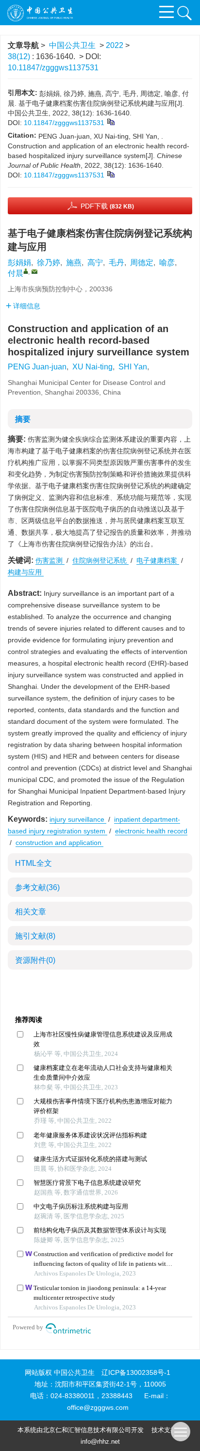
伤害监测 (50, 560)
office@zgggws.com (98, 1407)
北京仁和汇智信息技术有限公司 (87, 1430)
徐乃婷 (48, 262)
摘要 (23, 419)
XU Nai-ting (92, 367)
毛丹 (116, 262)
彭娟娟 (19, 262)
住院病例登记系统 (100, 560)
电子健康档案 (157, 560)
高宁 (95, 262)
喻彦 (167, 262)
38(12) (20, 56)
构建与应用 (26, 572)
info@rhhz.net (100, 1441)
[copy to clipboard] (110, 173)
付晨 (15, 273)
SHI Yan (132, 367)
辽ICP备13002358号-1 (135, 1372)
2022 (114, 45)
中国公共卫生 (72, 45)
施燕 (74, 262)
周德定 (141, 262)
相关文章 (30, 912)
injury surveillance (78, 819)
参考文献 (37, 887)
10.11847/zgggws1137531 (53, 68)
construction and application (59, 842)
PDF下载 (107, 206)
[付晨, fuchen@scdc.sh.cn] (25, 271)
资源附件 (35, 960)
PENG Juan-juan (37, 367)
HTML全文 (33, 863)
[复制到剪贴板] (110, 121)
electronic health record (151, 831)
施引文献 (35, 936)
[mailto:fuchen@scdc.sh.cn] (34, 271)
